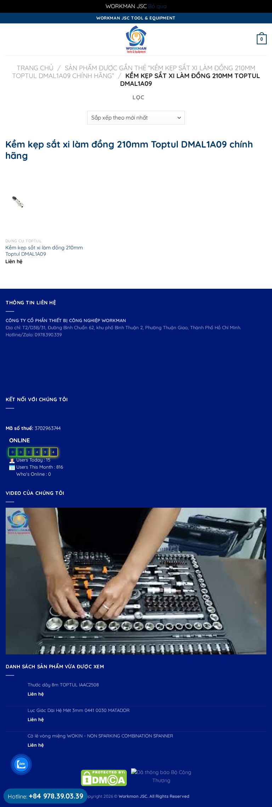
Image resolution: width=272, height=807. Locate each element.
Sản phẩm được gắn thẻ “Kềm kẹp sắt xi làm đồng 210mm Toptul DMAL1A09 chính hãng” (133, 72)
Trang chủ (35, 68)
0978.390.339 (48, 334)
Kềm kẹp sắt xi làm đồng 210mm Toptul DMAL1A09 (44, 251)
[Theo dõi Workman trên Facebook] (10, 417)
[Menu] (9, 39)
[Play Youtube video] (136, 581)
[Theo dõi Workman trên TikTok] (26, 417)
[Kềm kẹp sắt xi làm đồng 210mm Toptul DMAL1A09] (18, 201)
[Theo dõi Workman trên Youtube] (18, 417)
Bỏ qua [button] (157, 6)
